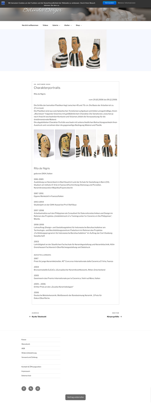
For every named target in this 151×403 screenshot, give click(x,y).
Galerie (55, 25)
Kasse (23, 340)
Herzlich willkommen (30, 25)
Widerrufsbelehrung (29, 353)
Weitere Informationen (126, 3)
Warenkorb (25, 344)
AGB (23, 348)
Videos (45, 25)
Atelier (67, 25)
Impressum (25, 371)
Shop (78, 25)
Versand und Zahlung (29, 357)
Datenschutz (26, 376)
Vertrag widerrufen (75, 397)
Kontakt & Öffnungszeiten (31, 367)
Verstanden (109, 3)
